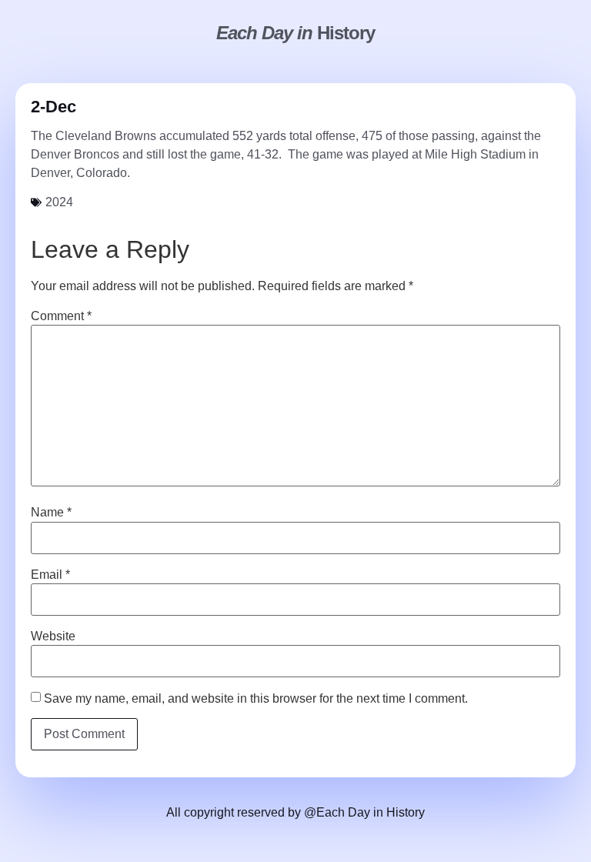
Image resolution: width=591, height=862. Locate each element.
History (295, 32)
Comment (61, 316)
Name (51, 512)
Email (50, 575)
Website (53, 636)
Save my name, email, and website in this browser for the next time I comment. (256, 699)
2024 (59, 202)
